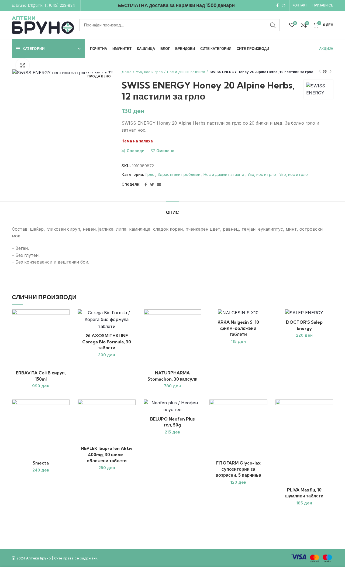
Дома (127, 72)
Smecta (41, 463)
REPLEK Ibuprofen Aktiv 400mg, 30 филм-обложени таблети (106, 454)
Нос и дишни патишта (186, 72)
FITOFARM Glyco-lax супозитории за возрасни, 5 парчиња (238, 469)
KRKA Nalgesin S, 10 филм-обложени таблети (238, 328)
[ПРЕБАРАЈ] (272, 25)
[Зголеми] (22, 65)
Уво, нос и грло (149, 72)
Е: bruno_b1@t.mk (27, 5)
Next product (330, 71)
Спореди (135, 151)
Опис (172, 212)
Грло (150, 174)
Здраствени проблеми (179, 174)
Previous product (319, 71)
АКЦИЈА (326, 48)
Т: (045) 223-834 (59, 5)
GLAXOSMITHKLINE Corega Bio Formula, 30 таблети (106, 341)
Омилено (165, 151)
